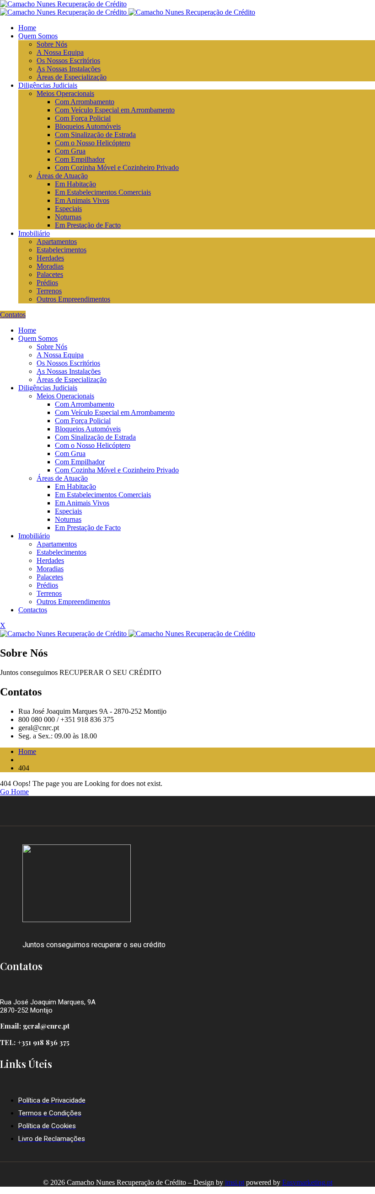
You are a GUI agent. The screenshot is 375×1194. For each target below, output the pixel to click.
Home (27, 28)
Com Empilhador (80, 159)
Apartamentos (57, 241)
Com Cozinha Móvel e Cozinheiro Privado (117, 167)
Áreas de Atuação (62, 176)
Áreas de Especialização (72, 77)
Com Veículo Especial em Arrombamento (115, 110)
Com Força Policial (83, 118)
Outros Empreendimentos (73, 299)
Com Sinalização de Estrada (95, 134)
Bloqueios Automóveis (88, 126)
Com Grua (70, 151)
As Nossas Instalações (69, 69)
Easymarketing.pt (307, 1182)
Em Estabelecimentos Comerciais (103, 192)
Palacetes (50, 274)
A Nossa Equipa (60, 52)
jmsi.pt (234, 1182)
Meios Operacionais (65, 93)
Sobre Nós (52, 44)
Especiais (68, 208)
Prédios (47, 283)
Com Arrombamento (84, 102)
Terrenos (49, 291)
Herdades (50, 258)
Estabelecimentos (61, 250)
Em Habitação (75, 184)
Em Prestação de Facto (88, 225)
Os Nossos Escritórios (68, 60)
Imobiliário (34, 233)
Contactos (32, 610)
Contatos (13, 314)
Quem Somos (38, 36)
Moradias (50, 266)
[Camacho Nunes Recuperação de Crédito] (63, 4)
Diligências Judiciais (47, 85)
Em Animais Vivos (82, 200)
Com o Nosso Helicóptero (92, 143)
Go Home (14, 792)
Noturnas (68, 217)
